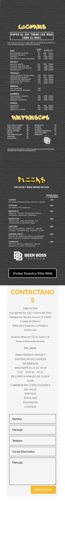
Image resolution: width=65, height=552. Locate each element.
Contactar (43, 489)
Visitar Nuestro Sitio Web (33, 273)
